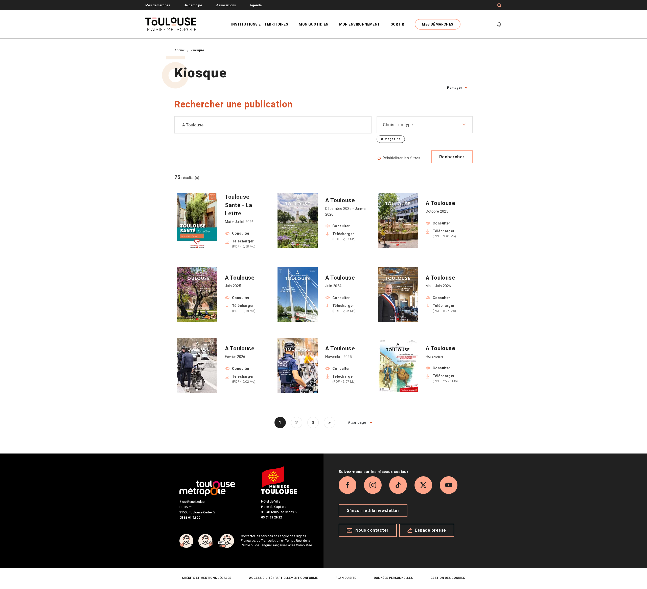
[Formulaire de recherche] (499, 5)
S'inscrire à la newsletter (373, 510)
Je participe (193, 5)
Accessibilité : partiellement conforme (283, 578)
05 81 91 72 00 (189, 517)
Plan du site (345, 578)
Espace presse (430, 530)
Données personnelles (393, 578)
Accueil (179, 50)
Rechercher (452, 156)
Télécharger (243, 243)
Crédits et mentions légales (206, 578)
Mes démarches (157, 5)
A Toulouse (340, 200)
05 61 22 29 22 (271, 517)
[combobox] (273, 125)
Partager (454, 87)
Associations (226, 5)
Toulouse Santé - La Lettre (238, 205)
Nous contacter (372, 530)
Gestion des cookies (447, 578)
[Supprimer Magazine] (382, 139)
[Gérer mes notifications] (499, 24)
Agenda (256, 5)
